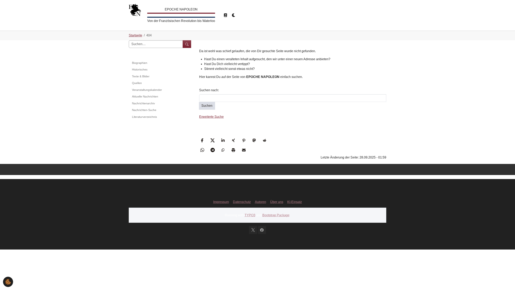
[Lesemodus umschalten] (225, 15)
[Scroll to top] (506, 281)
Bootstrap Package (275, 215)
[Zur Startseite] (135, 11)
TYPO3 (250, 215)
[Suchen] (187, 44)
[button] (202, 140)
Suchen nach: (209, 90)
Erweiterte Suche (211, 116)
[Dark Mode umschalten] (234, 15)
